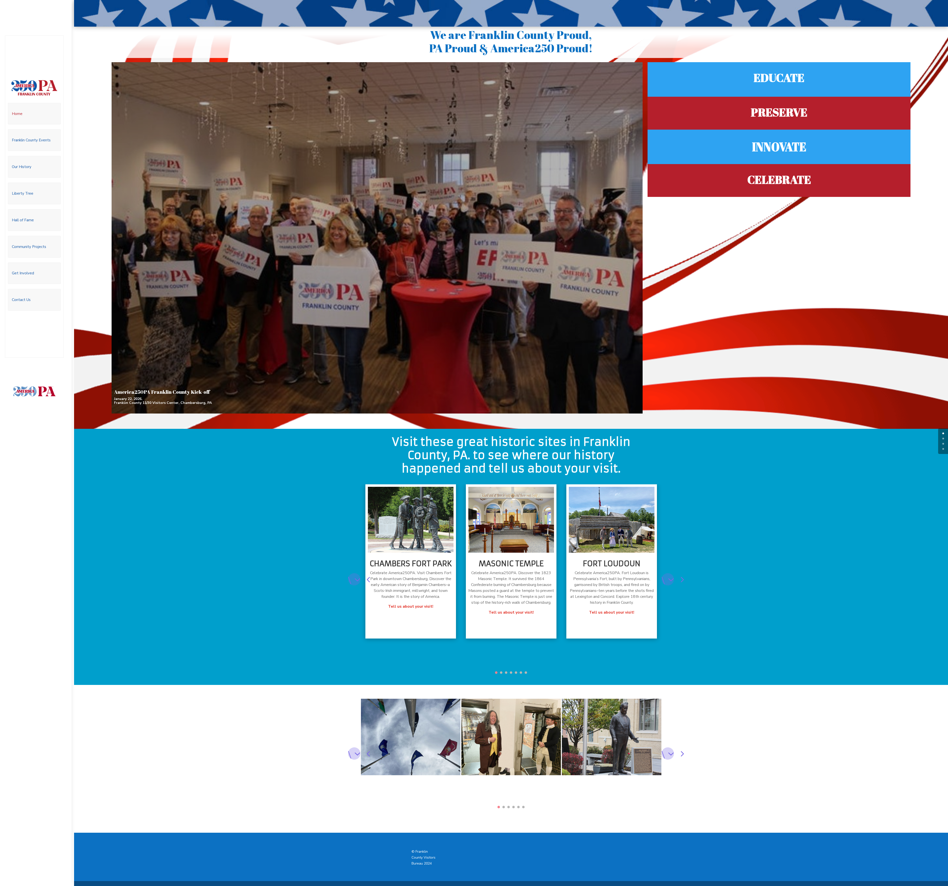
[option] (410, 561)
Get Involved (23, 273)
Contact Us (21, 299)
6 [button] (521, 672)
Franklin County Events (31, 140)
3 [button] (506, 672)
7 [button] (526, 672)
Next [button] (668, 579)
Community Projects (29, 246)
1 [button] (496, 672)
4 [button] (511, 672)
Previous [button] (354, 579)
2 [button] (501, 672)
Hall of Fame (23, 220)
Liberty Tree (22, 193)
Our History (21, 166)
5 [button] (516, 672)
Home (17, 113)
